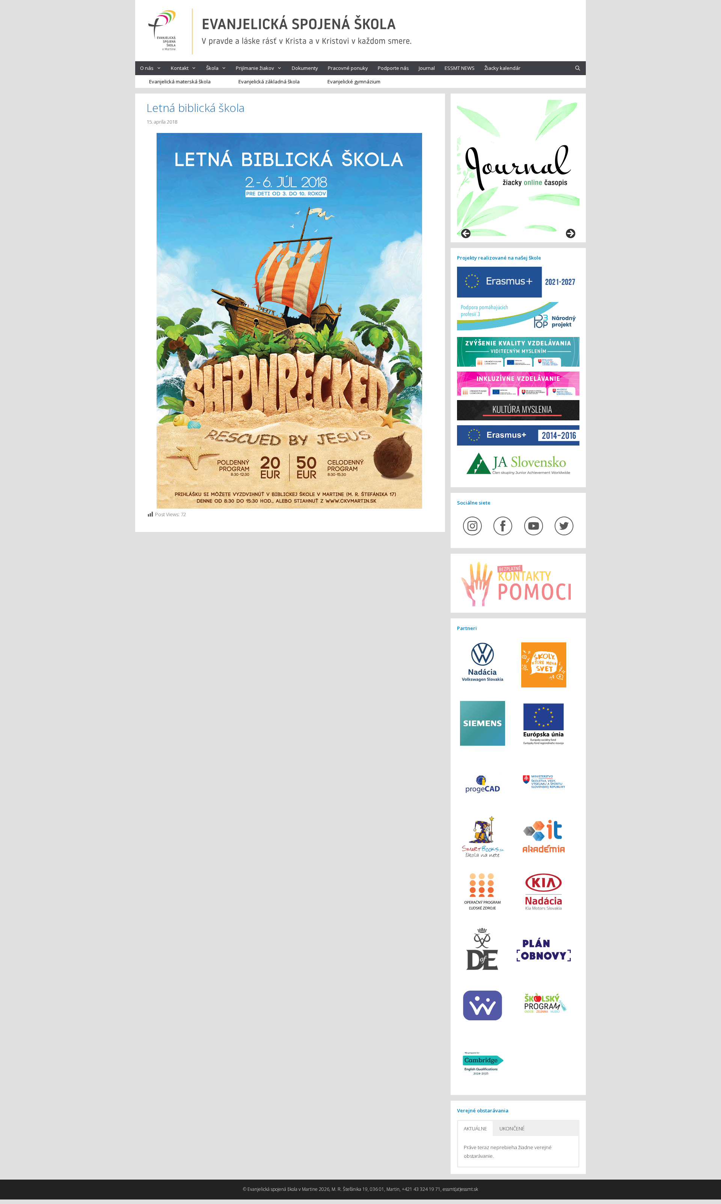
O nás (147, 68)
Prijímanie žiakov (255, 68)
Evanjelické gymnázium (353, 81)
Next (570, 234)
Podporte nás (393, 68)
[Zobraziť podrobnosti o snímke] (518, 168)
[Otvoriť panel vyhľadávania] (578, 68)
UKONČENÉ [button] (512, 1128)
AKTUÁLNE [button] (475, 1128)
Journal (427, 68)
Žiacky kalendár (502, 68)
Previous (466, 234)
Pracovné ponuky (348, 68)
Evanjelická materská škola (180, 81)
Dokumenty (305, 68)
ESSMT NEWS (460, 68)
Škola (212, 68)
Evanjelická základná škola (269, 81)
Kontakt (180, 68)
